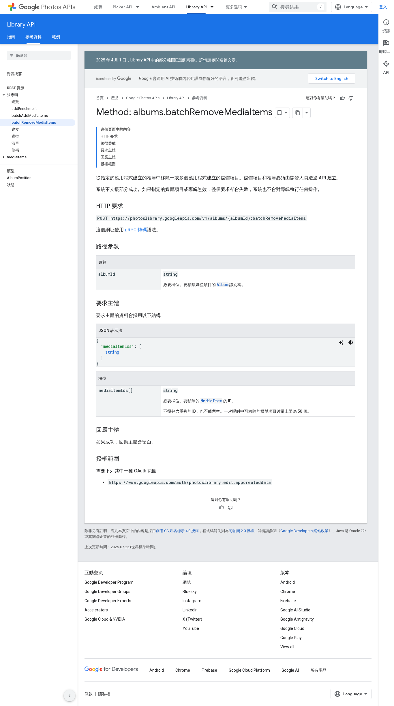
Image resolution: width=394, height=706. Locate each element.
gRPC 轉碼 (136, 229)
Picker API (122, 7)
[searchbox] (39, 55)
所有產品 (318, 670)
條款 (89, 694)
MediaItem (211, 400)
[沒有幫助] (351, 98)
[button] (37, 94)
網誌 (187, 582)
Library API (196, 7)
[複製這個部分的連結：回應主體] (125, 430)
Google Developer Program (109, 582)
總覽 (98, 7)
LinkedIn (190, 610)
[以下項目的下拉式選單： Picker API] (139, 7)
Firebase (288, 600)
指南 (11, 37)
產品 (115, 98)
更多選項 (234, 7)
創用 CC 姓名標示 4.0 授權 (177, 531)
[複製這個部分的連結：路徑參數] (125, 246)
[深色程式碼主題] (350, 342)
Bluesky (190, 591)
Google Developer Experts (108, 600)
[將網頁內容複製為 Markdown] (297, 113)
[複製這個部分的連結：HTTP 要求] (129, 206)
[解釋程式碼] (341, 342)
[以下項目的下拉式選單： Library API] (214, 7)
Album (222, 284)
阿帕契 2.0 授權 (241, 531)
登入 (383, 7)
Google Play (291, 637)
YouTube (191, 628)
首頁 (100, 98)
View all (287, 647)
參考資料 (33, 37)
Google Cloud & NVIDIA (105, 619)
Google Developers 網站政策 (304, 531)
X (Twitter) (192, 619)
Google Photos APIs (143, 98)
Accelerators (96, 610)
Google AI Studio (295, 610)
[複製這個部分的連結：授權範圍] (125, 459)
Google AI (290, 670)
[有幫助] (342, 98)
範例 (56, 37)
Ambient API (163, 7)
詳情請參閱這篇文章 (217, 60)
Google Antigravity (297, 619)
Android (287, 582)
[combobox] (298, 7)
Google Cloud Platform (249, 670)
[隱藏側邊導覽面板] (69, 695)
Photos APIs (58, 7)
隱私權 (104, 694)
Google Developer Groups (107, 591)
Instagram (192, 600)
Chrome (287, 591)
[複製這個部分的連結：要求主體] (125, 303)
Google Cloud (292, 628)
